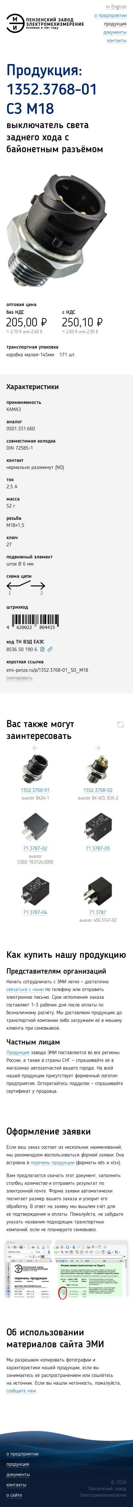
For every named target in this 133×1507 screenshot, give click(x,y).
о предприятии (22, 1454)
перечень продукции (52, 1162)
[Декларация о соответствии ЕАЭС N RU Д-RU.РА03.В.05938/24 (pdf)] (42, 649)
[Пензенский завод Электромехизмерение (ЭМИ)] (45, 23)
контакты (16, 1485)
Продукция (17, 1052)
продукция (17, 1464)
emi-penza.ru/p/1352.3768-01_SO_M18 (47, 670)
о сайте (14, 1495)
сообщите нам (21, 1391)
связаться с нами (25, 989)
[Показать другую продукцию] (120, 724)
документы (18, 1474)
